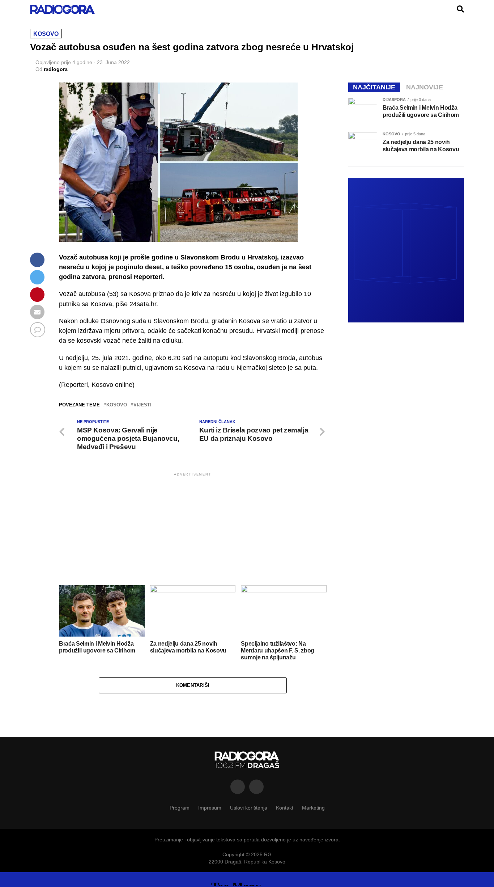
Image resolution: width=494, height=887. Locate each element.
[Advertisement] (193, 528)
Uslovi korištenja (248, 808)
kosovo (116, 405)
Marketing (313, 808)
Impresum (209, 808)
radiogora (56, 69)
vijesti (142, 405)
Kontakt (284, 808)
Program (179, 808)
